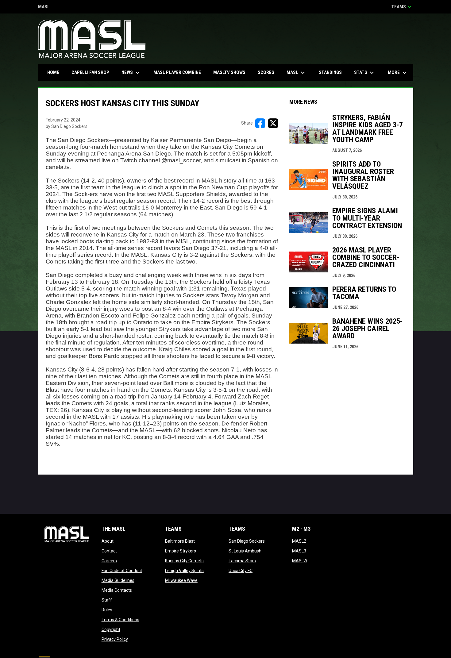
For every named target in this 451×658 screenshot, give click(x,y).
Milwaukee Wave (181, 580)
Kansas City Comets (184, 560)
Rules (107, 609)
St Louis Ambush (245, 550)
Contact (109, 550)
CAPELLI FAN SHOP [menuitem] (92, 72)
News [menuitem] (131, 72)
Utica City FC (240, 570)
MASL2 (299, 541)
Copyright (111, 629)
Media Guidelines (118, 580)
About (108, 541)
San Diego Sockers (247, 541)
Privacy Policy (115, 639)
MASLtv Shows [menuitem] (229, 72)
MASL (44, 7)
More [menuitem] (398, 72)
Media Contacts (117, 590)
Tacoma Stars (242, 560)
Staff (107, 600)
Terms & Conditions (120, 619)
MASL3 (299, 550)
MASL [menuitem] (296, 72)
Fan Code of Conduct (122, 570)
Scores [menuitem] (266, 72)
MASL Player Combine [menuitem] (177, 72)
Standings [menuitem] (330, 72)
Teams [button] (402, 6)
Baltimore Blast (180, 541)
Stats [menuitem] (365, 72)
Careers (109, 560)
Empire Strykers (180, 550)
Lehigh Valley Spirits (184, 570)
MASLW (299, 560)
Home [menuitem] (53, 72)
